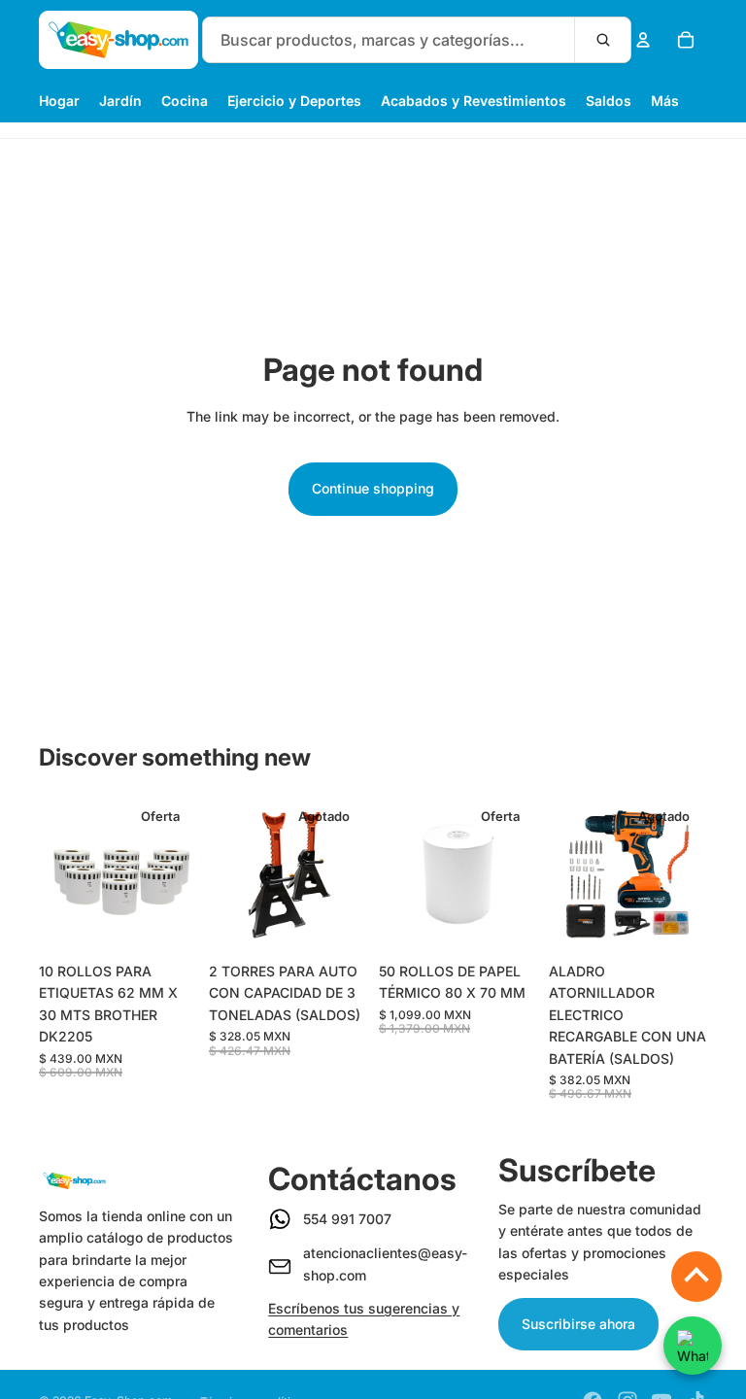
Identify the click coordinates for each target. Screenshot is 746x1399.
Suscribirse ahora (578, 1323)
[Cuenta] (643, 39)
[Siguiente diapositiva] (175, 873)
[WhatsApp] (692, 1345)
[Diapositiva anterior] (60, 873)
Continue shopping (373, 488)
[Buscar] (602, 39)
